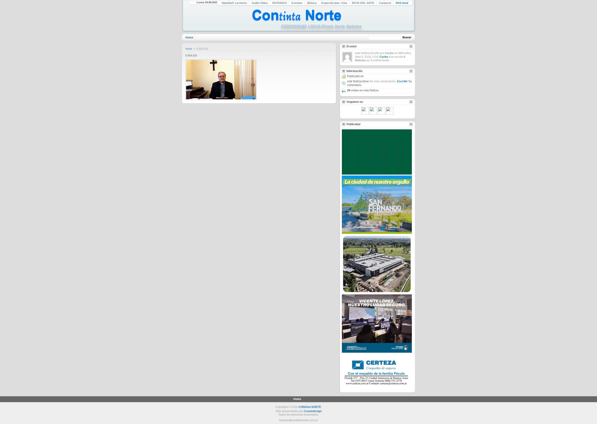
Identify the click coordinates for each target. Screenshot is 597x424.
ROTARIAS (279, 3)
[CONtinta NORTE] (307, 21)
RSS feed (402, 3)
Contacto (385, 3)
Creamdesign (313, 411)
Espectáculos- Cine (334, 3)
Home (189, 37)
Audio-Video (260, 3)
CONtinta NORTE (309, 407)
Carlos (383, 57)
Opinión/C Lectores (234, 3)
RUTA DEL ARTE (363, 3)
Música (312, 3)
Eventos (297, 3)
